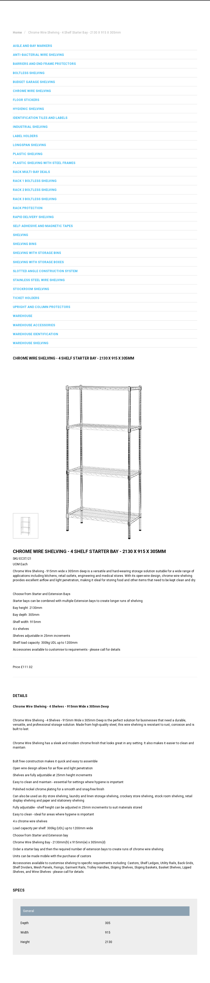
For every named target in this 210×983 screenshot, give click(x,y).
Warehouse (22, 316)
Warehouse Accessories (34, 325)
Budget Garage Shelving (34, 82)
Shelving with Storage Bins (37, 253)
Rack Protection (28, 208)
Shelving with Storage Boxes (38, 262)
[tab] (105, 46)
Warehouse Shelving (30, 343)
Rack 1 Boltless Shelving (35, 181)
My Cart (149, 8)
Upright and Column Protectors (41, 307)
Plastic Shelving (28, 154)
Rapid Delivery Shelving (33, 217)
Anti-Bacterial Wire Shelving (38, 55)
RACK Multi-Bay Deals (31, 172)
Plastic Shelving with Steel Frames (44, 163)
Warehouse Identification (35, 334)
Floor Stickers (26, 100)
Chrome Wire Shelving (32, 91)
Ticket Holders (26, 298)
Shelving (20, 235)
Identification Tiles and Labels (40, 118)
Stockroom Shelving (31, 289)
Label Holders (25, 136)
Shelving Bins (24, 244)
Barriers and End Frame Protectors (44, 64)
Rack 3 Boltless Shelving (35, 199)
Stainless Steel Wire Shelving (39, 280)
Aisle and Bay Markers (32, 46)
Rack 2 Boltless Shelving (35, 190)
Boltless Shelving (29, 73)
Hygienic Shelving (28, 109)
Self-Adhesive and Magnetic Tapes (43, 226)
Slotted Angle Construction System (45, 271)
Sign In (171, 8)
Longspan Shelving (29, 145)
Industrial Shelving (30, 127)
